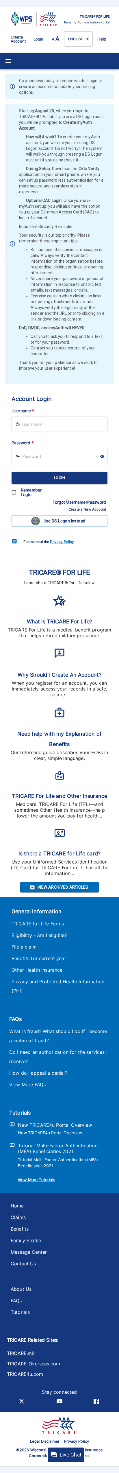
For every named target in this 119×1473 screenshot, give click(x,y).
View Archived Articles (63, 887)
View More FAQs (27, 1084)
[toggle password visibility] (102, 456)
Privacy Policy (62, 542)
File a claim (24, 947)
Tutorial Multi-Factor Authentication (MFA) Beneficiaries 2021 (57, 1148)
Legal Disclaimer (45, 1441)
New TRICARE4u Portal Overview (55, 1125)
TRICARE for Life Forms (38, 924)
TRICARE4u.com (25, 1374)
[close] (110, 87)
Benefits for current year (39, 958)
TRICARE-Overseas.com (33, 1364)
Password (23, 442)
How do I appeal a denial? (38, 1073)
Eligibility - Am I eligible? (39, 935)
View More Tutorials (36, 1179)
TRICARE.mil (20, 1353)
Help (101, 38)
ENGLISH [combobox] (75, 39)
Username (23, 410)
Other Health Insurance (37, 970)
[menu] (8, 61)
